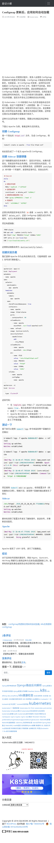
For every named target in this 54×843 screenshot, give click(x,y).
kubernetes (40, 703)
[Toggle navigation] (48, 3)
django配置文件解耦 (20, 691)
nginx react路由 (26, 717)
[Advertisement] (27, 48)
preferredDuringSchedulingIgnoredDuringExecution (20, 720)
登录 (23, 662)
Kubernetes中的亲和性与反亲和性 (33, 711)
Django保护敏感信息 (9, 686)
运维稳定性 (33, 728)
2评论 (44, 17)
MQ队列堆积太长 (40, 714)
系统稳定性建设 (16, 728)
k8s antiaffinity (13, 696)
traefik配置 (17, 725)
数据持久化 (39, 725)
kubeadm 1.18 (46, 699)
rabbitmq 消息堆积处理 (24, 723)
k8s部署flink (36, 699)
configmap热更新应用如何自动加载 (24, 624)
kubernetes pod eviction (43, 708)
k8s (43, 690)
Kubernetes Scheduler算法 (11, 711)
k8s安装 (45, 696)
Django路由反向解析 (29, 685)
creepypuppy (7, 640)
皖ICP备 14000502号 (35, 823)
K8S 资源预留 (27, 699)
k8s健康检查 (26, 695)
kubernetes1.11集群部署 (10, 708)
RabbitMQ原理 (45, 720)
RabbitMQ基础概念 (8, 723)
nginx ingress (15, 717)
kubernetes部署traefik (10, 714)
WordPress (11, 823)
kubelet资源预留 (23, 704)
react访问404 (37, 723)
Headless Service (34, 691)
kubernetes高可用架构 (26, 714)
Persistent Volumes (39, 717)
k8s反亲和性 (38, 696)
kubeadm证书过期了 (9, 704)
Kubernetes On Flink (27, 708)
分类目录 (6, 805)
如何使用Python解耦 (28, 725)
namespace (6, 717)
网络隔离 (25, 728)
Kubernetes (34, 17)
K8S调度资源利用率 (15, 699)
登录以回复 (28, 640)
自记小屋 (7, 3)
